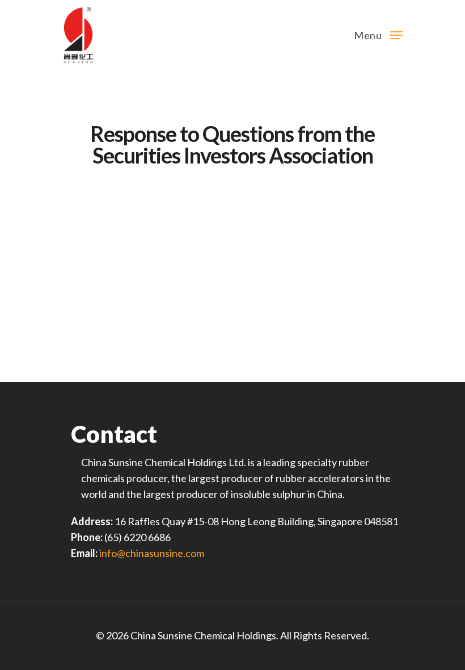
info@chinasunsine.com (151, 553)
